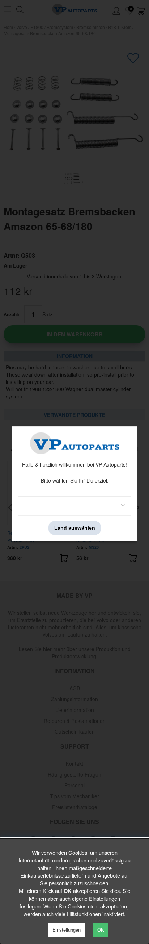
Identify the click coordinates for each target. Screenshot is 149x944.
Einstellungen (66, 930)
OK (100, 930)
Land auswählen (74, 528)
